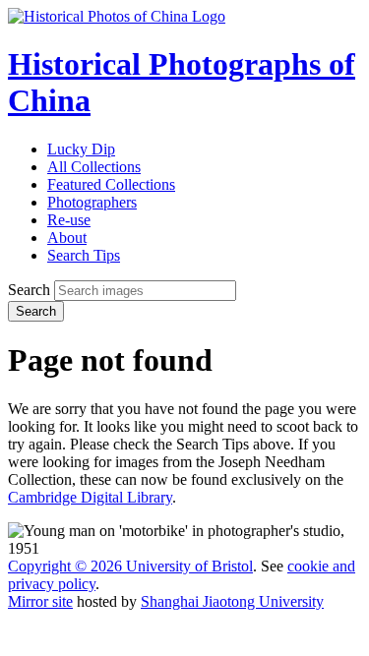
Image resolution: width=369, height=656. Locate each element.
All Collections (94, 166)
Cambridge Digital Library (90, 497)
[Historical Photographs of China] (116, 16)
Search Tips (83, 255)
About (67, 237)
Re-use (69, 219)
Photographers (92, 202)
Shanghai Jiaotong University (232, 601)
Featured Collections (111, 184)
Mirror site (40, 601)
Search (29, 289)
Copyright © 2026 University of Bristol (130, 566)
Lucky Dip (81, 149)
